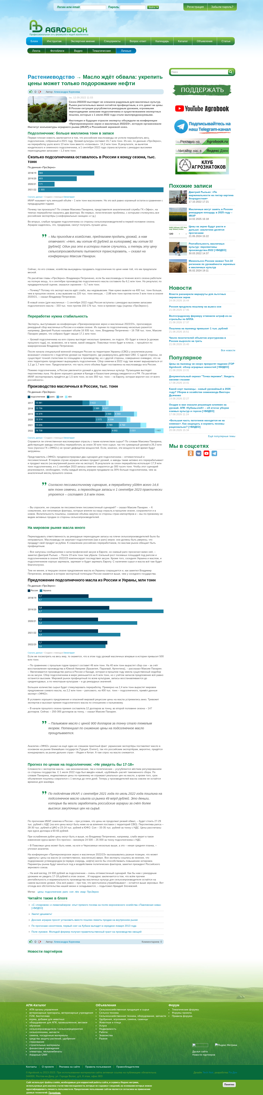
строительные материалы (44, 1045)
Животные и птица (110, 1022)
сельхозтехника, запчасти (44, 1032)
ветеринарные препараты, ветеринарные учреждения (61, 1012)
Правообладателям (127, 1066)
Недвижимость (107, 1028)
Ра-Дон (233, 1072)
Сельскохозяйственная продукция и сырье (124, 1009)
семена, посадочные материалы (48, 1035)
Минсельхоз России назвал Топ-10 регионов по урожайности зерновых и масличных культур (212, 264)
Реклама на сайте (69, 1066)
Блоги (34, 41)
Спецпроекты (112, 41)
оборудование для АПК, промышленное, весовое (58, 1022)
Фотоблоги (57, 50)
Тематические (101, 50)
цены (41, 891)
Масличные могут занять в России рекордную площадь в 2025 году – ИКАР (211, 212)
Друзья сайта (200, 1051)
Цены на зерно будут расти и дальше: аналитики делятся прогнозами (207, 229)
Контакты (31, 1066)
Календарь (162, 41)
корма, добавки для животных (46, 1019)
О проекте (48, 1066)
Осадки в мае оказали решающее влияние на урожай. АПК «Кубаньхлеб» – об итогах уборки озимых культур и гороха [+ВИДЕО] (199, 408)
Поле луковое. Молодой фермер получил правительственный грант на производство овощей (86, 931)
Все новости (228, 350)
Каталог (183, 41)
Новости (180, 288)
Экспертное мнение (83, 41)
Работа (103, 1032)
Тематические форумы (185, 1009)
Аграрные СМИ (38, 1054)
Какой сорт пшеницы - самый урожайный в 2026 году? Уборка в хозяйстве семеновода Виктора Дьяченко (200, 392)
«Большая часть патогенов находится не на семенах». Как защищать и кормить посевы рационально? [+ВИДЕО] (197, 423)
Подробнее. (54, 1092)
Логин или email (68, 7)
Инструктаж (54, 41)
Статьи (225, 41)
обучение (34, 1025)
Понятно (229, 1084)
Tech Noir (208, 1072)
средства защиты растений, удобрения (52, 1038)
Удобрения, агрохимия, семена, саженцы (123, 1019)
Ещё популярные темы (221, 436)
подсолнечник (53, 891)
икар (83, 891)
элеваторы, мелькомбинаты (45, 1051)
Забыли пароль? (222, 6)
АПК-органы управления (43, 1009)
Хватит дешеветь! (41, 913)
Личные (126, 50)
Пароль (113, 7)
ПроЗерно (93, 891)
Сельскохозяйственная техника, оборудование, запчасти (132, 1016)
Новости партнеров (203, 1054)
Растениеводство (51, 77)
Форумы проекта (182, 1012)
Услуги (103, 1025)
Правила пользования (98, 1066)
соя (71, 891)
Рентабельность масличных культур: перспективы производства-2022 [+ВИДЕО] (207, 247)
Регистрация (195, 6)
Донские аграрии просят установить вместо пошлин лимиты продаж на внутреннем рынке (84, 919)
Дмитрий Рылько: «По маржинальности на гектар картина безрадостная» (211, 195)
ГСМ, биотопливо (39, 1016)
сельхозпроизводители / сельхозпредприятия (56, 1028)
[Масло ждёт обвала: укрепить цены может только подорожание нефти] (47, 97)
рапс (65, 891)
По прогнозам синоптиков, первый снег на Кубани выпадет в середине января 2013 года (83, 925)
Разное (103, 1038)
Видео (78, 50)
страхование (36, 1041)
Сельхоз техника (109, 1012)
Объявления (204, 41)
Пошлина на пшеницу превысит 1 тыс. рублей (200, 328)
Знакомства (106, 1035)
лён (77, 891)
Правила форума (182, 1016)
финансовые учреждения (44, 1048)
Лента (36, 50)
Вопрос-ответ (138, 41)
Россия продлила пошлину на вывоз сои (195, 306)
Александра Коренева (67, 91)
